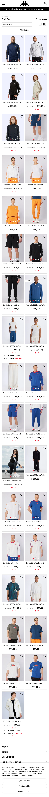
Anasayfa (5, 16)
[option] (24, 9)
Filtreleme (42, 19)
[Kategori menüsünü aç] (3, 3)
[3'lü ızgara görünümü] (40, 25)
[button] (22, 50)
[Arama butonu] (45, 3)
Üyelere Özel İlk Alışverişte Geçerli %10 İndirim (24, 9)
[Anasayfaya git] (24, 3)
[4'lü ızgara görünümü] (44, 25)
